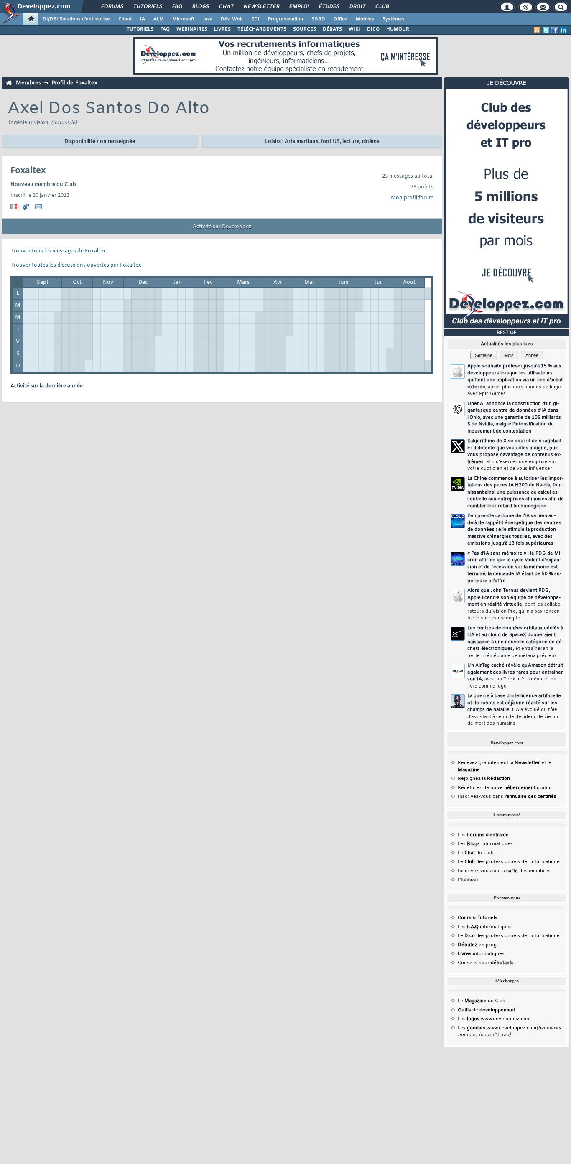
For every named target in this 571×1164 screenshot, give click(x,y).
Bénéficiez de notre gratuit (505, 788)
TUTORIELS (140, 29)
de (486, 1010)
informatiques (481, 954)
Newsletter (261, 6)
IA (142, 19)
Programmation (285, 19)
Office (340, 19)
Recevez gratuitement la (499, 763)
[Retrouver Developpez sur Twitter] (546, 30)
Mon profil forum (412, 198)
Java (207, 19)
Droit (357, 6)
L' (468, 880)
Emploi (298, 6)
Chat (226, 6)
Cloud (125, 19)
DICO (373, 29)
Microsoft (183, 19)
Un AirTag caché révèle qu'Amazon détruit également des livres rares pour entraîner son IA (515, 675)
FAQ (177, 6)
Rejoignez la (484, 779)
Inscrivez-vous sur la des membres (504, 871)
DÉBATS (332, 29)
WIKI (354, 29)
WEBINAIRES (191, 29)
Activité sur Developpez (222, 227)
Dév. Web (232, 19)
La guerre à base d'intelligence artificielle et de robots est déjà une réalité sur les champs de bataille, (514, 709)
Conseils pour (486, 963)
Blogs (200, 6)
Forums (112, 6)
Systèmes (393, 19)
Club (381, 6)
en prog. (478, 945)
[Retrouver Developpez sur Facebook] (554, 30)
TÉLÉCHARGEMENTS (261, 29)
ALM (158, 19)
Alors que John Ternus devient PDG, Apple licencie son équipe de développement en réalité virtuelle (514, 604)
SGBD (318, 19)
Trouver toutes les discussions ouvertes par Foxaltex (75, 265)
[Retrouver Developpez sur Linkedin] (563, 30)
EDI (255, 19)
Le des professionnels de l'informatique (509, 862)
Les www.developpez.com (494, 1019)
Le (466, 853)
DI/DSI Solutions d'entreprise (76, 19)
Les (483, 835)
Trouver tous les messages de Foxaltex (58, 251)
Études (329, 6)
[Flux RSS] (537, 30)
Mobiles (365, 19)
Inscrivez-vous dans (507, 797)
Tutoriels (147, 6)
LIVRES (222, 29)
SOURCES (304, 29)
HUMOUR (397, 29)
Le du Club (481, 1001)
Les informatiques (485, 844)
